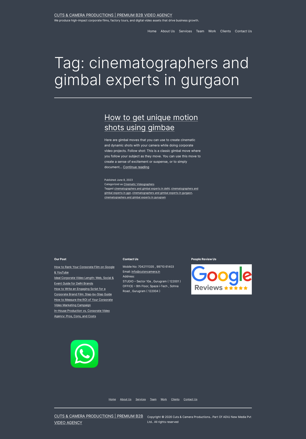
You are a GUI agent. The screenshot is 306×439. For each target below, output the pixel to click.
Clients (225, 31)
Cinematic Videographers (139, 184)
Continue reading (136, 167)
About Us (168, 31)
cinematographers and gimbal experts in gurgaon (162, 192)
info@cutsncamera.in (145, 271)
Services (185, 31)
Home (152, 31)
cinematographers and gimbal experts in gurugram (135, 197)
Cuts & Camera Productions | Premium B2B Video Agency (113, 15)
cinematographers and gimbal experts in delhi (142, 188)
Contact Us (243, 31)
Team (200, 31)
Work (212, 31)
